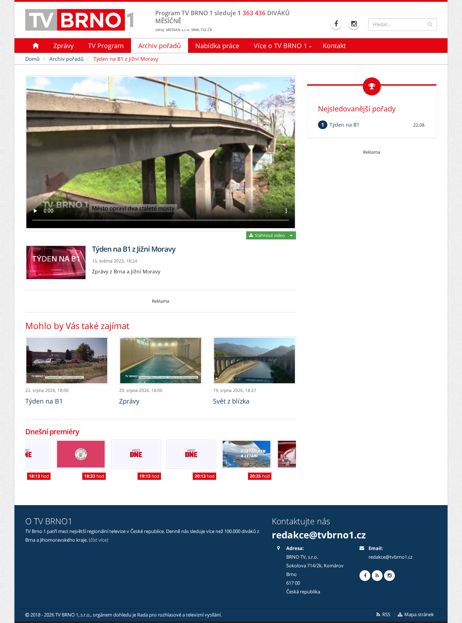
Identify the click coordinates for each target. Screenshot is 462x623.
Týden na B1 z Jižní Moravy (125, 58)
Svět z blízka (231, 401)
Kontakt (334, 45)
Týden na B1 (44, 401)
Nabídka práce (217, 45)
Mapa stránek (418, 614)
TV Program (106, 45)
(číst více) (98, 540)
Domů (32, 58)
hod (63, 476)
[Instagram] (354, 23)
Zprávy (63, 45)
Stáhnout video (269, 235)
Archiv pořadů (159, 45)
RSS (385, 614)
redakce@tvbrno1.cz (391, 557)
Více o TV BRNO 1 (280, 45)
